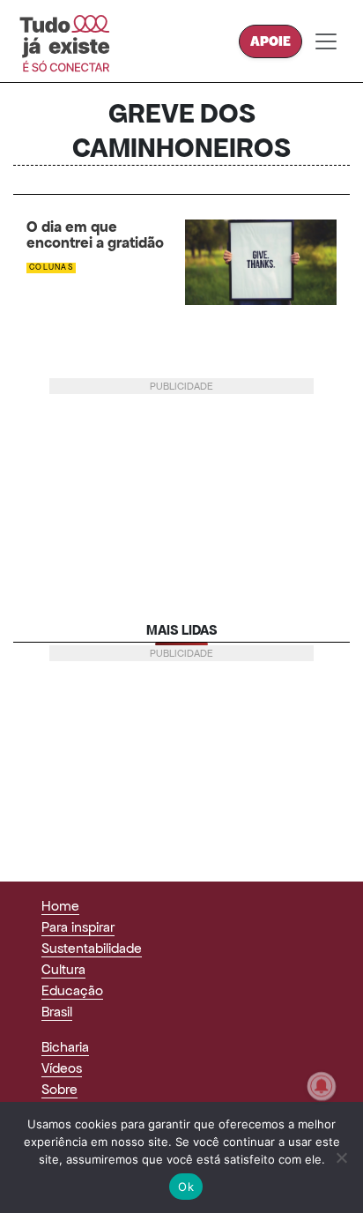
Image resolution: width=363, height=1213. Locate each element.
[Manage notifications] (321, 1086)
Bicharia (65, 1046)
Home (60, 905)
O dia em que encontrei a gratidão (95, 235)
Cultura (63, 969)
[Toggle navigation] (326, 41)
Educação (72, 990)
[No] (341, 1157)
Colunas (51, 267)
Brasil (56, 1011)
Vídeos (61, 1068)
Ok (186, 1187)
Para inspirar (78, 927)
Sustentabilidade (91, 948)
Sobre (59, 1089)
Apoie (270, 41)
